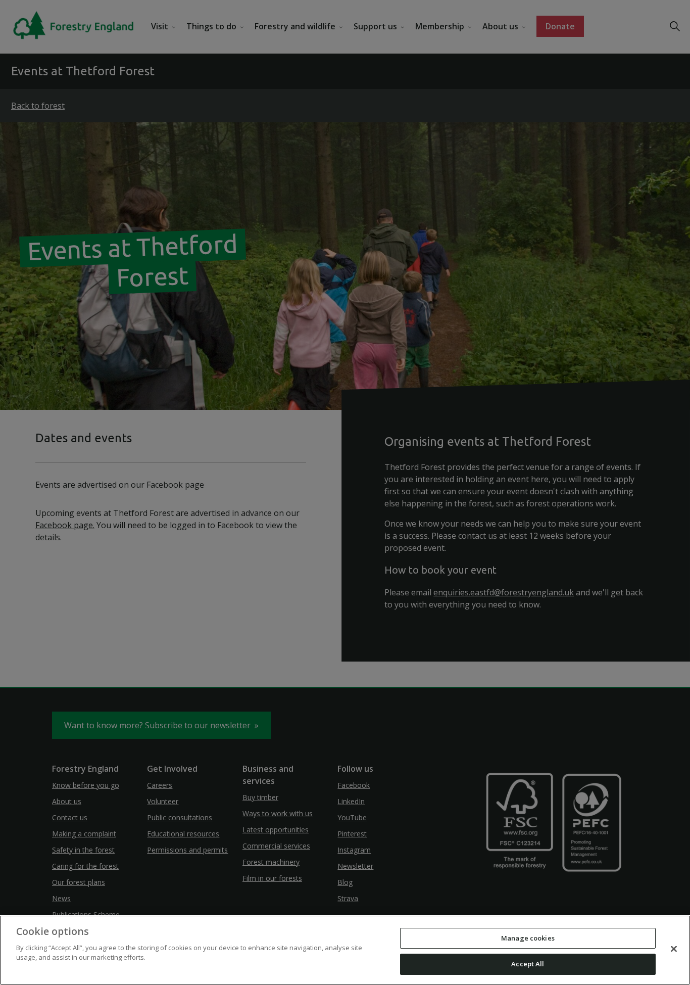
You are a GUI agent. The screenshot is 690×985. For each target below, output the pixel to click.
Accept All (527, 963)
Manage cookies (528, 938)
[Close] (674, 948)
